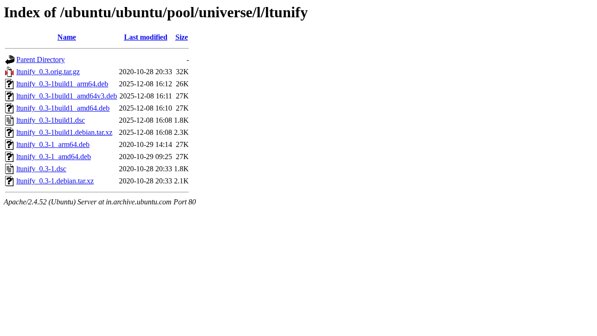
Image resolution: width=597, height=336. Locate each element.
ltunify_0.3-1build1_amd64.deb (63, 108)
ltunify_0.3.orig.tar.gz (48, 72)
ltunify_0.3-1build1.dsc (50, 120)
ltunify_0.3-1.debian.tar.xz (55, 181)
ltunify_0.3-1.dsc (41, 169)
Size (181, 37)
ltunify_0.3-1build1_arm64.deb (62, 84)
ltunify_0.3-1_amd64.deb (53, 157)
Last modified (145, 37)
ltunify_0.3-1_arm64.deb (53, 144)
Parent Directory (40, 59)
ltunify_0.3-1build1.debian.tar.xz (64, 132)
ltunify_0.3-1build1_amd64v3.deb (66, 96)
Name (66, 37)
